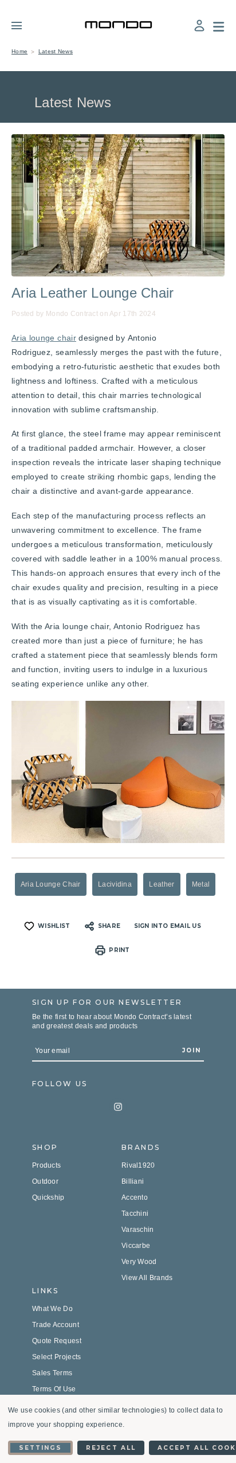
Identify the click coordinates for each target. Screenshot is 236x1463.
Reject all (110, 1448)
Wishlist (54, 926)
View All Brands (147, 1278)
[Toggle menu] (24, 25)
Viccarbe (135, 1246)
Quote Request (56, 1341)
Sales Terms (52, 1373)
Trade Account (55, 1325)
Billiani (132, 1181)
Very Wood (139, 1262)
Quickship (48, 1197)
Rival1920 (138, 1165)
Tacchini (134, 1214)
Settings (40, 1448)
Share (109, 926)
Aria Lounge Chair (51, 884)
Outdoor (45, 1181)
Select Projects (56, 1357)
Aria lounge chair (43, 337)
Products (46, 1165)
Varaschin (137, 1230)
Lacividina (115, 884)
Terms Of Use (54, 1389)
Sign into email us (167, 926)
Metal (201, 884)
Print (119, 950)
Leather (161, 884)
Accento (134, 1197)
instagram (118, 1106)
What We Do (52, 1309)
